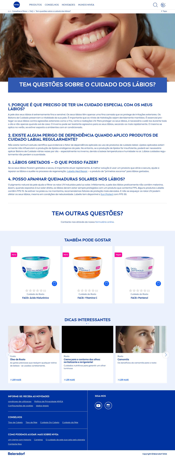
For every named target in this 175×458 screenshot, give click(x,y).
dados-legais (42, 405)
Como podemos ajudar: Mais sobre (33, 434)
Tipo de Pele (31, 422)
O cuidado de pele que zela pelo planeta (65, 439)
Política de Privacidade (48, 401)
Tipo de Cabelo (15, 422)
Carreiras (38, 439)
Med (77, 171)
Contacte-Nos (15, 444)
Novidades (68, 4)
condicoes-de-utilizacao (19, 401)
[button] (54, 283)
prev (9, 354)
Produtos (35, 4)
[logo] (16, 5)
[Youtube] (98, 405)
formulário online (104, 222)
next (166, 354)
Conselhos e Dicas (19, 11)
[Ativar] (163, 5)
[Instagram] (108, 405)
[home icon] (9, 11)
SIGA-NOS (100, 396)
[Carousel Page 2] (88, 323)
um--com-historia (19, 439)
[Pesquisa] (155, 5)
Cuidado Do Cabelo (49, 422)
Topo (165, 11)
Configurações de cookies (20, 405)
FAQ (31, 11)
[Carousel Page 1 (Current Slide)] (86, 323)
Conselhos (52, 4)
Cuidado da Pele (70, 422)
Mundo (86, 4)
